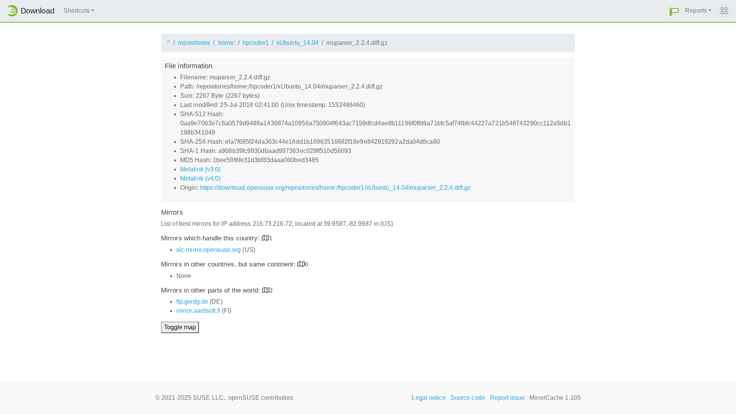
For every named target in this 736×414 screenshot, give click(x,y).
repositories (194, 42)
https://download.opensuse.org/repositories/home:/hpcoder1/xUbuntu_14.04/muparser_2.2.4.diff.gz (335, 187)
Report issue (507, 397)
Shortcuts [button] (77, 10)
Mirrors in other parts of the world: (211, 290)
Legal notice (428, 397)
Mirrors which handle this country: (211, 238)
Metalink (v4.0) (200, 178)
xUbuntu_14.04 (297, 42)
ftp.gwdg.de (192, 301)
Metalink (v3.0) (200, 169)
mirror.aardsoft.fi (198, 310)
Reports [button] (696, 10)
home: (226, 42)
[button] (674, 11)
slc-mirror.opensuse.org (208, 249)
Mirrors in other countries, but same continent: (229, 264)
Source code (467, 397)
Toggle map (180, 327)
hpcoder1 (256, 42)
